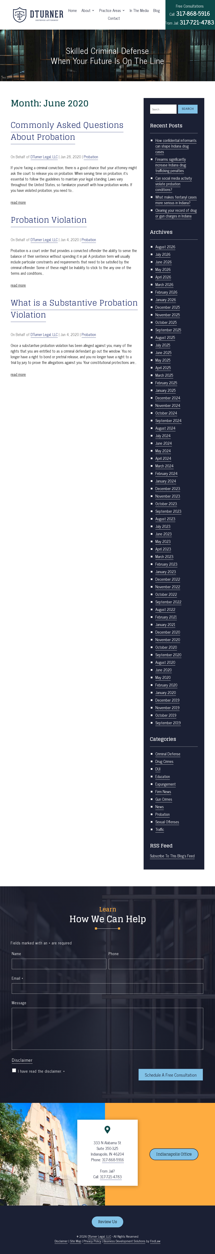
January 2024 (165, 481)
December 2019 (167, 700)
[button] (211, 1223)
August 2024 (165, 428)
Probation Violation (49, 220)
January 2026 (165, 299)
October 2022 (166, 594)
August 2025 (165, 337)
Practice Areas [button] (110, 11)
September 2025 (168, 330)
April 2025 (163, 367)
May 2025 (162, 360)
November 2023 (167, 496)
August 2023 (165, 518)
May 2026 (163, 269)
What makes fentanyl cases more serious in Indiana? (176, 200)
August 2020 (165, 662)
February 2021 (166, 617)
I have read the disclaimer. (41, 1071)
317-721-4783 (197, 22)
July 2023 (162, 526)
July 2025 (162, 345)
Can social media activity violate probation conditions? (173, 183)
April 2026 (163, 277)
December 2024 (167, 398)
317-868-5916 (193, 13)
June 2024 (163, 443)
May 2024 (163, 450)
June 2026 (163, 262)
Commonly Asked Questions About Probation (67, 131)
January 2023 (165, 571)
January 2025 (165, 390)
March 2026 (164, 284)
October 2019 (165, 715)
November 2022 (167, 586)
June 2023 (163, 534)
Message (19, 1002)
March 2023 (164, 556)
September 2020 (168, 654)
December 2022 (167, 579)
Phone (114, 953)
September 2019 (168, 722)
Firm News (163, 791)
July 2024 (163, 435)
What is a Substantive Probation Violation (74, 309)
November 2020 (167, 639)
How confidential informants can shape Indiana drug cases (176, 146)
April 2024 (163, 458)
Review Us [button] (107, 1221)
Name (16, 953)
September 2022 (168, 602)
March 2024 (164, 466)
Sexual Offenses (167, 822)
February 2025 (166, 382)
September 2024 (168, 420)
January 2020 (165, 692)
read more (18, 202)
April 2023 (163, 549)
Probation (91, 156)
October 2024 (166, 413)
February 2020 (166, 685)
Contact (114, 19)
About (85, 11)
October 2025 (166, 322)
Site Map (75, 1241)
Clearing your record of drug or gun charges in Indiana (176, 213)
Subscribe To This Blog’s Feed (172, 856)
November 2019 (167, 707)
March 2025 (164, 375)
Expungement (165, 784)
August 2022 (165, 609)
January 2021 (165, 624)
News (159, 806)
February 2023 (166, 564)
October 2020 (166, 647)
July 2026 (162, 254)
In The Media (139, 11)
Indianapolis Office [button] (174, 1154)
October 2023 (166, 503)
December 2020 (167, 632)
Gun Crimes (163, 799)
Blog (156, 11)
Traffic (159, 829)
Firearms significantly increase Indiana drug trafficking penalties (170, 165)
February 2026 (166, 292)
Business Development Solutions (124, 1241)
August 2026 (165, 246)
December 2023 (167, 488)
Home (72, 11)
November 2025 (167, 314)
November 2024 (167, 405)
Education (162, 776)
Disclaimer (22, 1059)
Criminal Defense (167, 754)
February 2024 (166, 473)
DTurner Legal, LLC (44, 156)
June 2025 (163, 352)
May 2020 (163, 677)
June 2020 (163, 670)
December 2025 (167, 307)
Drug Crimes (164, 761)
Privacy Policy (92, 1241)
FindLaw (155, 1241)
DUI (157, 769)
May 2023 (163, 541)
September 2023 (168, 511)
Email (17, 978)
